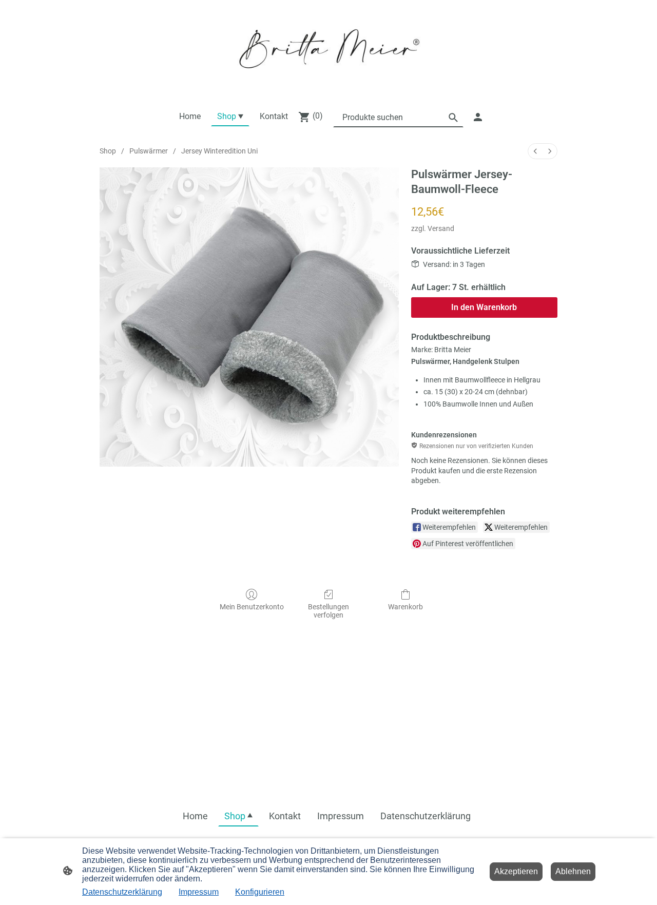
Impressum (199, 892)
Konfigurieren (259, 892)
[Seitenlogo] (328, 49)
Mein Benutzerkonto (252, 607)
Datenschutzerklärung (122, 892)
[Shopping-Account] (478, 117)
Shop (108, 151)
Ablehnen (573, 871)
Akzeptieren (516, 871)
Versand (441, 228)
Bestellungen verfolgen (328, 611)
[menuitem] (535, 151)
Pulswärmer (148, 151)
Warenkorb (405, 607)
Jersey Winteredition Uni (219, 151)
